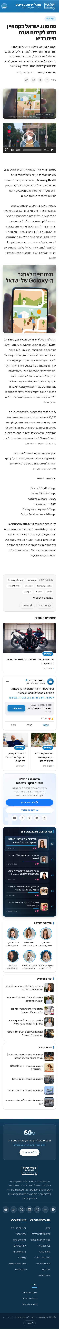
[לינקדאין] (37, 818)
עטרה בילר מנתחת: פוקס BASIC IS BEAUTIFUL (26, 1067)
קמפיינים (50, 18)
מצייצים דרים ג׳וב (29, 1298)
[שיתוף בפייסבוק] (47, 80)
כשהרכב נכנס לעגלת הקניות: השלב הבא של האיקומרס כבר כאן (24, 987)
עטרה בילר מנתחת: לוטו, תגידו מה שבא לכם (24, 1102)
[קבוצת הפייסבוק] (45, 1209)
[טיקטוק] (22, 818)
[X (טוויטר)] (21, 1209)
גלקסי (49, 591)
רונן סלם (27, 591)
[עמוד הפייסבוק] (53, 1209)
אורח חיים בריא (14, 585)
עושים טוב (22, 1257)
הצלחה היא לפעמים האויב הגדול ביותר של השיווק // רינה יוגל (25, 1033)
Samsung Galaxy (15, 579)
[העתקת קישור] (26, 80)
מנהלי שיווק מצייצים (28, 4)
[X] (29, 818)
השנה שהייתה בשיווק (18, 1263)
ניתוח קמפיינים (20, 1245)
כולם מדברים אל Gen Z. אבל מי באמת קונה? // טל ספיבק (25, 999)
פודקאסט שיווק (20, 1239)
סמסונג (39, 591)
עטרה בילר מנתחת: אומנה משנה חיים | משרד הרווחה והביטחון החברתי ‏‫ (25, 1056)
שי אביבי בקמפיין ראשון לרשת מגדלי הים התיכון (15, 757)
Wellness (28, 585)
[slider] (32, 150)
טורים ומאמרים (20, 1251)
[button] (29, 138)
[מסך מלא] (7, 150)
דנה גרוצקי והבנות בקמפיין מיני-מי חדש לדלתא (44, 757)
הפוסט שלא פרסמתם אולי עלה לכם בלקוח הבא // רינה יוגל (26, 1010)
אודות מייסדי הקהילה (41, 1233)
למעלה (29, 1323)
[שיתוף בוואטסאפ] (33, 80)
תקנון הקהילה (44, 1275)
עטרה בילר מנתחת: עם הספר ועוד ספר (25, 1090)
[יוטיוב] (15, 818)
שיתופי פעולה (44, 1251)
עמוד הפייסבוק (28, 802)
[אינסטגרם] (44, 818)
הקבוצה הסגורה (28, 810)
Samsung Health (44, 585)
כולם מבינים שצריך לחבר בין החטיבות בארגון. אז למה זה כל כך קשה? (25, 1022)
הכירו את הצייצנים (19, 1227)
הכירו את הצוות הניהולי (40, 1239)
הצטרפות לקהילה (42, 1257)
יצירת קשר (45, 1269)
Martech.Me (21, 1269)
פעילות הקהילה (43, 1245)
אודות (47, 1227)
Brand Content (30, 1304)
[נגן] (52, 150)
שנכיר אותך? (21, 1233)
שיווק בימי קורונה (30, 1292)
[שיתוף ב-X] (40, 80)
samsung (32, 579)
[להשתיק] (12, 150)
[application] (29, 138)
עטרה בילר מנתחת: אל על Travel (27, 1079)
